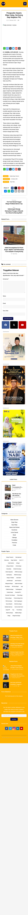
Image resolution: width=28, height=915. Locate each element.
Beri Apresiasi (18, 557)
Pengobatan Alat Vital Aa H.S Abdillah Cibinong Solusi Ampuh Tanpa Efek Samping (17, 676)
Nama (4, 296)
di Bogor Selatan (9, 566)
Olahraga (14, 537)
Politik (14, 545)
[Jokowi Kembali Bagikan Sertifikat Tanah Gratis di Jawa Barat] (6, 668)
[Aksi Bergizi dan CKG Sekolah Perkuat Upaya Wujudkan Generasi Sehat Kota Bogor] (8, 496)
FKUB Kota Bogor (17, 574)
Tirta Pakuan (19, 609)
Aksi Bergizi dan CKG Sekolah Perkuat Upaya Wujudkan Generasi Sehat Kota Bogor (17, 645)
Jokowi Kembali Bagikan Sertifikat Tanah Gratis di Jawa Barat (16, 667)
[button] (25, 3)
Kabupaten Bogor (9, 583)
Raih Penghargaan (18, 601)
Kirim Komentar (8, 318)
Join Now (14, 719)
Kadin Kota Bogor (18, 583)
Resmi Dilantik (9, 604)
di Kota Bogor (18, 566)
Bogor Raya (12, 181)
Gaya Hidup (14, 525)
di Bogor (18, 563)
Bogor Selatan (14, 560)
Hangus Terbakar (10, 577)
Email (4, 303)
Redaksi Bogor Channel (14, 176)
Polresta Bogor (8, 598)
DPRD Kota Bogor (18, 571)
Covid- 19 (21, 560)
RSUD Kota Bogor (18, 604)
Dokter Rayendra (9, 571)
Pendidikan (14, 540)
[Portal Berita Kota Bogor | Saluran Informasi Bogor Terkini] (3, 4)
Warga (9, 615)
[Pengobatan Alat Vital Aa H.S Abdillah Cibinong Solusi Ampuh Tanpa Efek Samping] (6, 677)
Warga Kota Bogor (16, 615)
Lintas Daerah (14, 532)
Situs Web (5, 310)
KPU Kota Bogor (15, 586)
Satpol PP (8, 609)
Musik (14, 535)
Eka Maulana (9, 574)
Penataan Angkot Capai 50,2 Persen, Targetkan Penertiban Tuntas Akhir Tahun (17, 653)
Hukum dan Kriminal (14, 527)
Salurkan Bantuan (8, 606)
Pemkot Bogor (10, 592)
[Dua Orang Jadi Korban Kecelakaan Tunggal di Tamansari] (6, 685)
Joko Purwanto (18, 580)
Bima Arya (6, 560)
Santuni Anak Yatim (19, 606)
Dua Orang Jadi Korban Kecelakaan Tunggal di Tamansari (15, 684)
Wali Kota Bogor (9, 612)
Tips (13, 609)
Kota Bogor (7, 586)
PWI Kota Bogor (9, 601)
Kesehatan (14, 530)
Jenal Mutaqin (10, 580)
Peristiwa (14, 542)
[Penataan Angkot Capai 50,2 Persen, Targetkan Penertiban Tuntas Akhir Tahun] (8, 505)
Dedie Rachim (11, 563)
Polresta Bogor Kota (18, 598)
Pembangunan (19, 589)
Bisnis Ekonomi (14, 519)
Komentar (6, 279)
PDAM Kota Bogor (9, 589)
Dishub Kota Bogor (17, 568)
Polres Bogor (19, 595)
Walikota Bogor (18, 612)
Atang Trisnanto (9, 557)
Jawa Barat (18, 577)
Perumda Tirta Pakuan (10, 595)
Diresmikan (8, 568)
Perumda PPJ (18, 592)
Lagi (22, 586)
